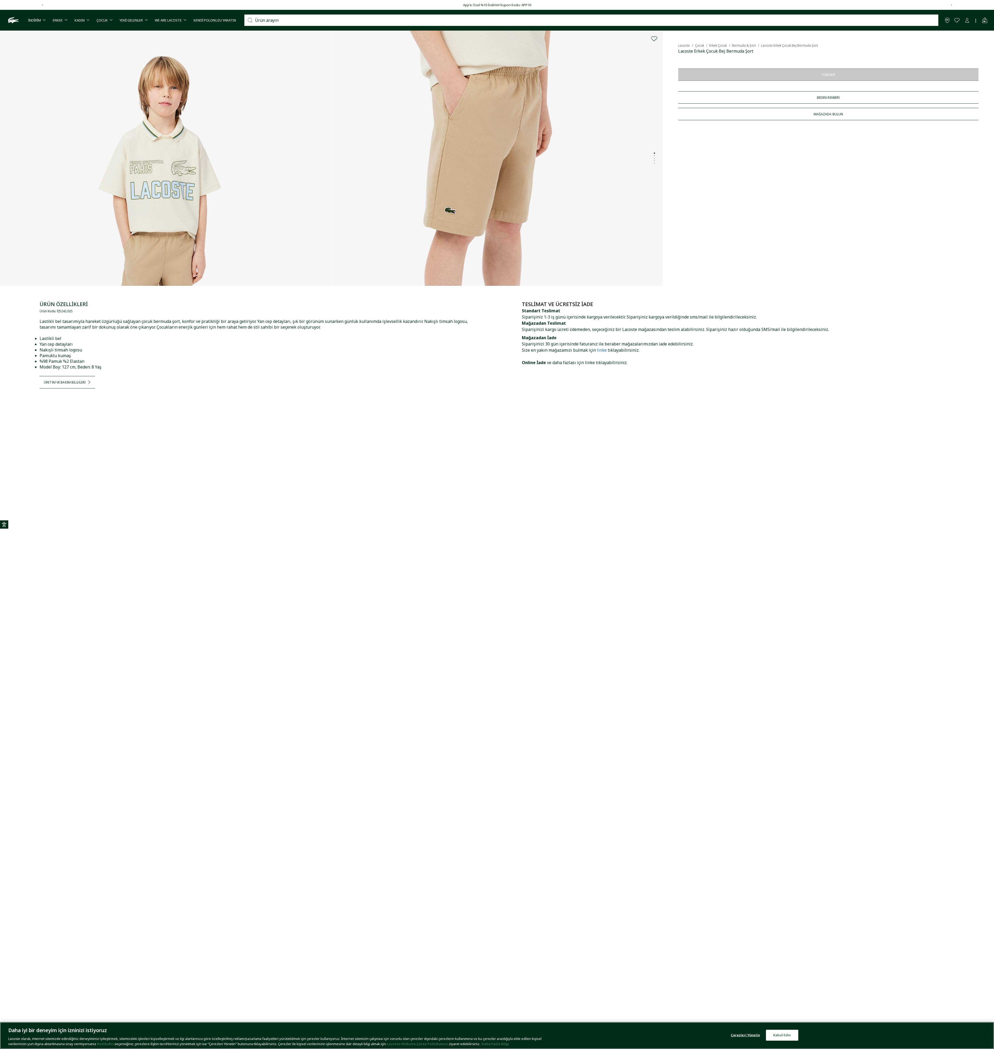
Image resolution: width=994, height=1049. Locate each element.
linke (602, 350)
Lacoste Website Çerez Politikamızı (418, 1043)
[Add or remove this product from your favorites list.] (654, 39)
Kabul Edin (782, 1035)
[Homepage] (12, 20)
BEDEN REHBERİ (828, 97)
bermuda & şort (744, 45)
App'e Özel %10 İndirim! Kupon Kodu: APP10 (497, 5)
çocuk (699, 45)
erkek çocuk (718, 45)
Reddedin (105, 1043)
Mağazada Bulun (828, 114)
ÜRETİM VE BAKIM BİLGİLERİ (65, 382)
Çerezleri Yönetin (745, 1035)
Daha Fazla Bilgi (495, 1043)
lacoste (684, 45)
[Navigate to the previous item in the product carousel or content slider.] (42, 5)
